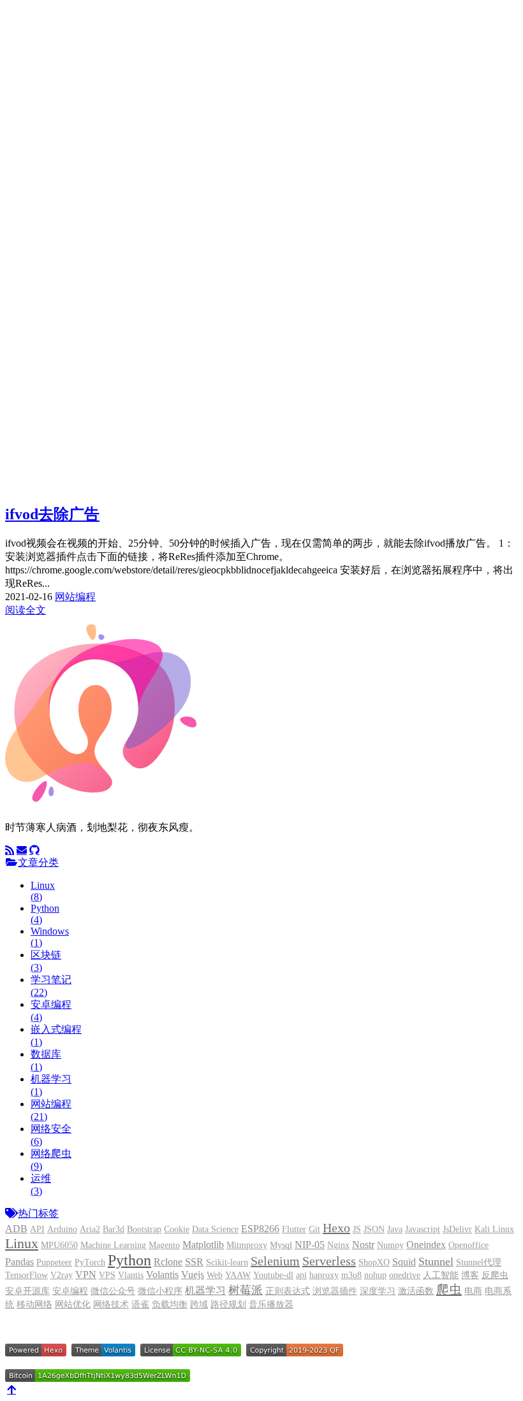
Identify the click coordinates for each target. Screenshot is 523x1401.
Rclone (168, 1261)
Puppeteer (54, 1262)
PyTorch (90, 1262)
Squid (404, 1261)
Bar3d (113, 1229)
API (37, 1229)
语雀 (140, 1304)
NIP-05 (310, 1244)
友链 (53, 306)
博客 (53, 253)
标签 (53, 280)
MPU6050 (59, 1245)
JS (357, 1229)
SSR (194, 1261)
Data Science (215, 1229)
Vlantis (131, 1275)
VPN (85, 1274)
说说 (53, 320)
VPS (107, 1275)
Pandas (19, 1261)
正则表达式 (287, 1291)
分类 (53, 266)
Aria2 (90, 1229)
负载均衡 (170, 1304)
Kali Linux (494, 1229)
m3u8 (351, 1275)
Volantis (162, 1274)
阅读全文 (25, 610)
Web (215, 1275)
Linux (21, 1243)
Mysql (281, 1245)
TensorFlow (26, 1275)
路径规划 (228, 1304)
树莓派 (245, 1290)
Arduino (62, 1229)
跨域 (199, 1304)
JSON (374, 1229)
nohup (375, 1275)
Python (129, 1260)
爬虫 (449, 1289)
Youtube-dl (273, 1275)
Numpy (390, 1245)
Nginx (338, 1245)
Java (394, 1229)
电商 (473, 1291)
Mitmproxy (246, 1245)
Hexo (336, 1228)
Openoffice (468, 1245)
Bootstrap (144, 1229)
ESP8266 (260, 1228)
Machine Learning (113, 1245)
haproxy (324, 1275)
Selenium (275, 1261)
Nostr (363, 1244)
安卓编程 (70, 1291)
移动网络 (34, 1304)
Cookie (176, 1229)
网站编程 (75, 596)
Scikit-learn (227, 1262)
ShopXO (374, 1262)
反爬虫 (495, 1275)
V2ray (61, 1275)
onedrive (404, 1275)
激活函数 (416, 1291)
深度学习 (377, 1291)
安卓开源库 (27, 1291)
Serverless (329, 1261)
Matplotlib (203, 1244)
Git (314, 1229)
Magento (164, 1245)
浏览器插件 (335, 1291)
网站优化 (73, 1304)
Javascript (422, 1229)
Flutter (294, 1229)
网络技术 (111, 1304)
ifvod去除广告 (52, 514)
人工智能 (441, 1275)
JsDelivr (457, 1229)
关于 (53, 333)
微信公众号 (113, 1291)
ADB (16, 1228)
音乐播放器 (271, 1304)
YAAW (238, 1275)
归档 (53, 293)
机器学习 (205, 1290)
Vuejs (192, 1274)
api (301, 1275)
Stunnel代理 (478, 1262)
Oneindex (426, 1244)
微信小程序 (160, 1291)
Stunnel (435, 1261)
